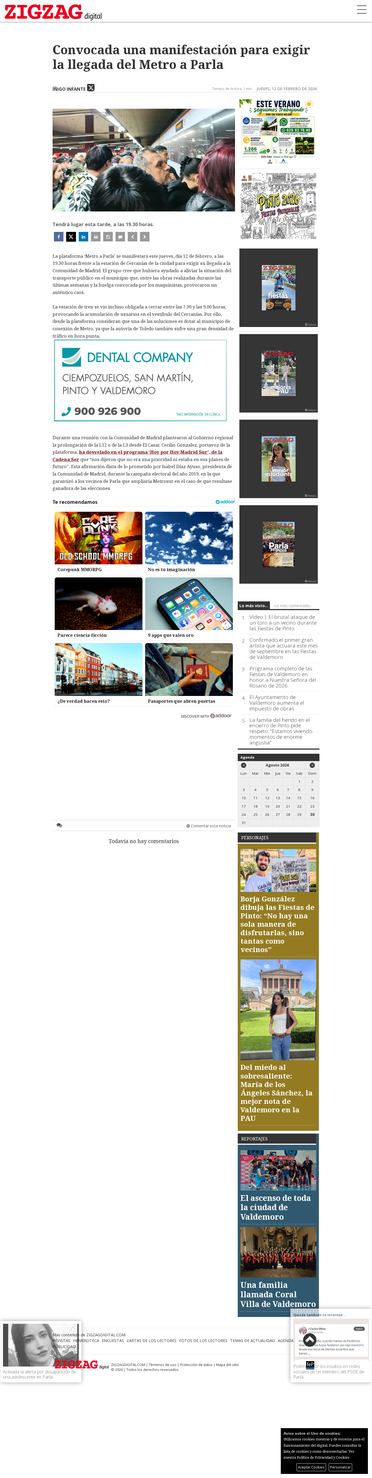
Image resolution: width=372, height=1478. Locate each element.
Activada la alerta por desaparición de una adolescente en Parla (39, 1374)
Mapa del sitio (227, 1364)
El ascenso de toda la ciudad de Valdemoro (275, 1207)
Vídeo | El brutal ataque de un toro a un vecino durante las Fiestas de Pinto (283, 622)
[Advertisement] (144, 758)
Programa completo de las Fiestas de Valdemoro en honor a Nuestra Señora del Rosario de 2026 (282, 677)
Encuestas (113, 1340)
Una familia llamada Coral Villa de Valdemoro (278, 1294)
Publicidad (64, 1346)
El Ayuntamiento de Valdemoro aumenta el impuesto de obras (276, 702)
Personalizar (340, 1467)
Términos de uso (162, 1364)
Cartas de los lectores (151, 1340)
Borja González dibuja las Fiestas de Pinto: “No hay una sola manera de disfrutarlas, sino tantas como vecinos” (277, 924)
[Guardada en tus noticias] (108, 236)
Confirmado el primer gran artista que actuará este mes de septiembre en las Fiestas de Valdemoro (283, 648)
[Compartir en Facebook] (58, 236)
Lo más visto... (253, 605)
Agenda (247, 757)
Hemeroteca (86, 1340)
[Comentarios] (120, 236)
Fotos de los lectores (203, 1340)
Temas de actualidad (252, 1340)
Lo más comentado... (293, 605)
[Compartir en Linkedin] (83, 236)
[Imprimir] (95, 236)
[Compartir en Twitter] (71, 237)
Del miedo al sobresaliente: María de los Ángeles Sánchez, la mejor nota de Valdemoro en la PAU (276, 1092)
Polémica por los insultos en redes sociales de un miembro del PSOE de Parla (328, 1371)
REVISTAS (61, 1340)
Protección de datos (196, 1364)
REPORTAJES (254, 1139)
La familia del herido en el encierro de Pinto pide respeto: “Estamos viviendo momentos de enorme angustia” (280, 731)
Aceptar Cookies (311, 1467)
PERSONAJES (255, 838)
